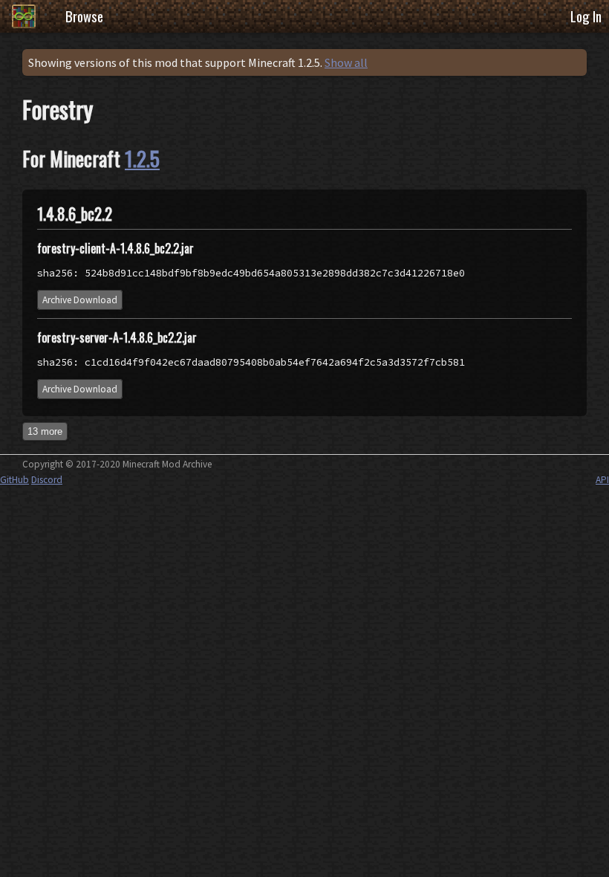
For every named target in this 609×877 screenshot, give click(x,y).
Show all (346, 62)
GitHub (14, 479)
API (602, 479)
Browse (84, 16)
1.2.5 (142, 158)
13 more (44, 431)
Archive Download (79, 300)
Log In (586, 16)
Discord (46, 479)
